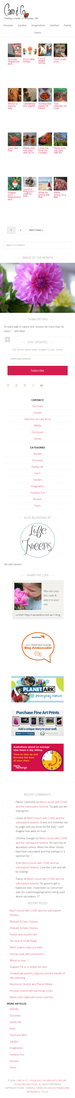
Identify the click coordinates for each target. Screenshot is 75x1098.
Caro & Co (37, 11)
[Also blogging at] (37, 540)
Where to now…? (19, 960)
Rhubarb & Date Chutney (24, 921)
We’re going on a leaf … (60, 195)
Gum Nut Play (13, 149)
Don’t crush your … (60, 60)
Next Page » (36, 230)
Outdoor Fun (37, 492)
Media (37, 425)
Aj (17, 863)
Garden (37, 479)
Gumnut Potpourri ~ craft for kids (29, 192)
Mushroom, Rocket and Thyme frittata (31, 984)
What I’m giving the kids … (43, 195)
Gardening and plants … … (29, 106)
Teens (37, 505)
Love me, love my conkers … (43, 150)
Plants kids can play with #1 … (60, 150)
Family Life (37, 466)
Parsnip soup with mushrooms (27, 954)
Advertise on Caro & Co (37, 419)
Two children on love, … (60, 106)
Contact (37, 412)
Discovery (37, 460)
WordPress (33, 1091)
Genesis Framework (58, 1087)
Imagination (37, 486)
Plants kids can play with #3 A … (29, 150)
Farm (37, 473)
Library (37, 438)
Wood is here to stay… (12, 106)
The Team (37, 406)
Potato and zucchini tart (23, 934)
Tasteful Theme (34, 1087)
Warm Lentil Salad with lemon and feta (31, 997)
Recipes (37, 499)
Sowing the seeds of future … (44, 106)
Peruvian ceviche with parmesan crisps (31, 990)
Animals (37, 453)
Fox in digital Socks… (42, 60)
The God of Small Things (23, 941)
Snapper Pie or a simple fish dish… (29, 967)
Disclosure (37, 432)
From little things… (29, 60)
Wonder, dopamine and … (13, 61)
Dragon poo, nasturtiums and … (14, 196)
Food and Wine (18, 1035)
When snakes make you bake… (27, 947)
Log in (44, 1091)
